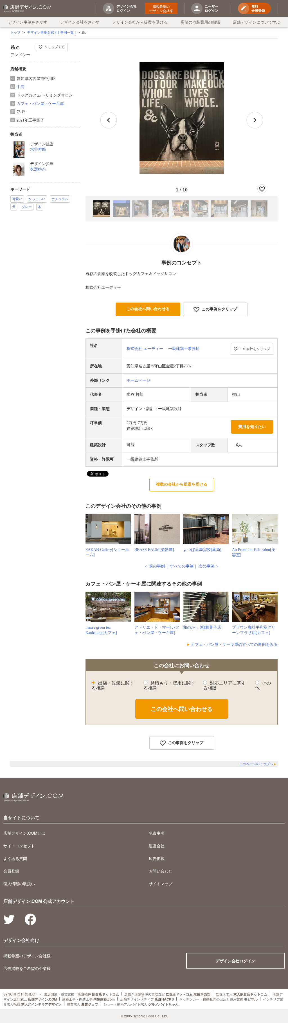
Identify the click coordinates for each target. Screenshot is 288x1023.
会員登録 (11, 871)
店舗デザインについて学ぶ (256, 22)
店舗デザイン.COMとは (24, 833)
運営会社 (157, 845)
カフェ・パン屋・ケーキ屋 (40, 104)
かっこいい (36, 199)
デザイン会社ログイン (235, 961)
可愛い (17, 199)
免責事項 (157, 833)
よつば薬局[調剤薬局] (202, 550)
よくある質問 (15, 858)
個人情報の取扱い (19, 883)
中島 (20, 87)
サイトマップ (160, 883)
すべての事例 (182, 566)
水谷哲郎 (38, 149)
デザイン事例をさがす (27, 22)
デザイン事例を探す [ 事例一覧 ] (51, 33)
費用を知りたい (252, 427)
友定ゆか (38, 169)
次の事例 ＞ (209, 566)
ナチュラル (59, 199)
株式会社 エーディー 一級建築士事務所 (163, 349)
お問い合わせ (160, 871)
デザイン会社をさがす (80, 22)
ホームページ (138, 380)
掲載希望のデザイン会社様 (161, 8)
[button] (254, 120)
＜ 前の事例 (154, 566)
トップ (15, 33)
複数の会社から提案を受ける (181, 484)
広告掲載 (157, 858)
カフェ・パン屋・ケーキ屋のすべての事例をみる (234, 644)
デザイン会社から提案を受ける (140, 22)
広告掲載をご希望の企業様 (27, 968)
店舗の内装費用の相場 (200, 22)
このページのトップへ (257, 764)
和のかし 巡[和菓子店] (202, 627)
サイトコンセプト (19, 845)
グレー (27, 207)
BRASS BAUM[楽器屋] (154, 550)
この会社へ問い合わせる (148, 309)
